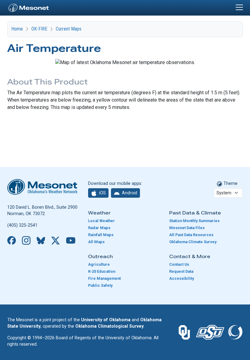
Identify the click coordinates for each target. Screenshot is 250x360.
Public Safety (100, 285)
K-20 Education (101, 271)
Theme (230, 183)
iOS (102, 192)
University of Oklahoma (105, 319)
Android (129, 192)
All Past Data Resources (191, 234)
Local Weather (101, 220)
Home (17, 29)
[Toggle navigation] (239, 7)
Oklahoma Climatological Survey (109, 326)
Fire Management (104, 278)
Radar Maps (99, 227)
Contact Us (179, 264)
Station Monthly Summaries (194, 220)
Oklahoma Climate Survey (192, 241)
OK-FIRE (39, 29)
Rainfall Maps (100, 234)
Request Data (181, 271)
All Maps (96, 241)
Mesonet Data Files (187, 227)
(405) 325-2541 (22, 225)
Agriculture (99, 264)
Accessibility (181, 278)
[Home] (28, 7)
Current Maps (68, 29)
